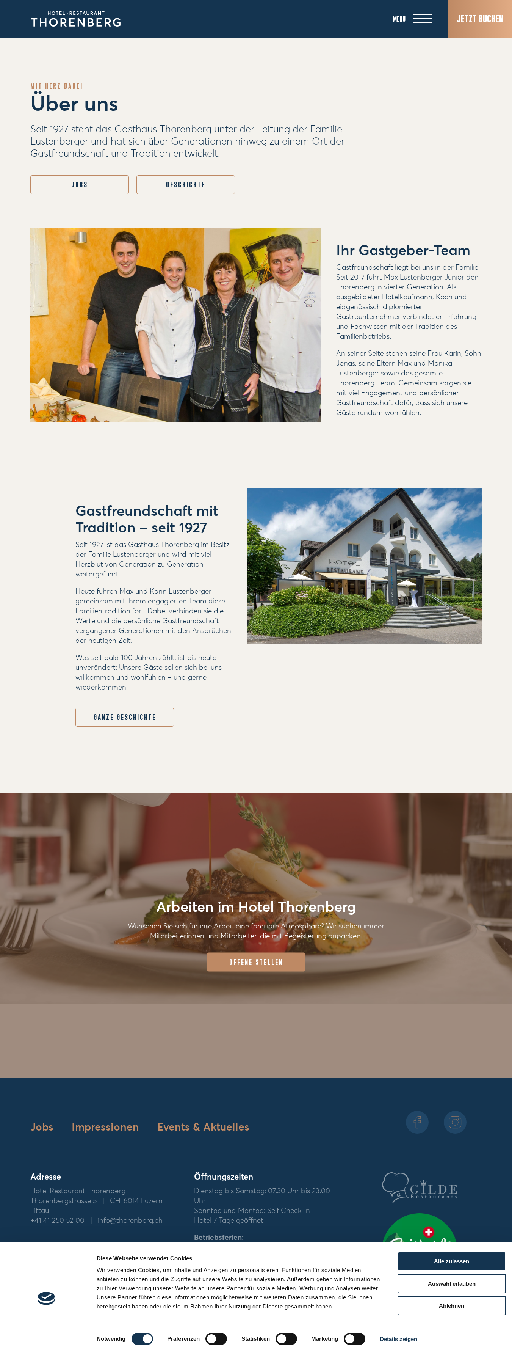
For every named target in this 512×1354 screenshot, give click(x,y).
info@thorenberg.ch (130, 1220)
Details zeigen (398, 1339)
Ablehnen (451, 1305)
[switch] (216, 1339)
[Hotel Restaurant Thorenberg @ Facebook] (417, 1122)
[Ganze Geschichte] (364, 566)
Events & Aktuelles (203, 1127)
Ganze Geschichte (125, 717)
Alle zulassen (451, 1261)
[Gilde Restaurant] (419, 1189)
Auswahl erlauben (452, 1283)
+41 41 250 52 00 (57, 1220)
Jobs (43, 1127)
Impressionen (107, 1127)
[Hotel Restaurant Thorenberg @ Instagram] (455, 1122)
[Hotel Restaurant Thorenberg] (75, 19)
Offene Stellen (256, 962)
